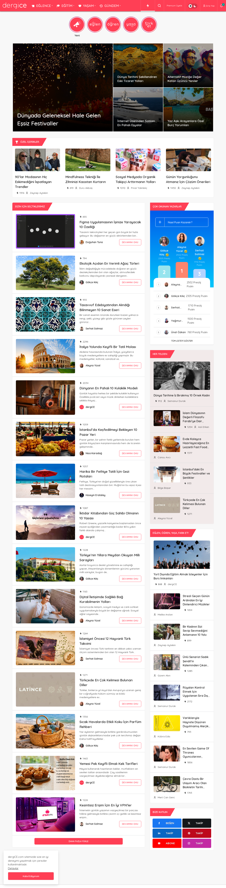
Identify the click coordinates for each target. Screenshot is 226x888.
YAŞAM (88, 6)
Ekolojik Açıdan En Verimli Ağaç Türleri (109, 263)
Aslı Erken (203, 427)
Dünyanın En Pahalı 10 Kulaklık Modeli (108, 388)
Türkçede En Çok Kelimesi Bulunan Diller (194, 504)
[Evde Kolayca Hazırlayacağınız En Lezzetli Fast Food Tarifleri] (167, 444)
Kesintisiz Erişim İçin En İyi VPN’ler (105, 805)
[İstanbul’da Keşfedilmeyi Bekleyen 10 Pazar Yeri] (45, 439)
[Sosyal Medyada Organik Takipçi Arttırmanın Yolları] (138, 160)
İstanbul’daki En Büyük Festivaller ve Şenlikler (196, 473)
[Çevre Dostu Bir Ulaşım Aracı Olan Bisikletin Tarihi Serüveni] (167, 784)
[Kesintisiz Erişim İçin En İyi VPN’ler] (45, 814)
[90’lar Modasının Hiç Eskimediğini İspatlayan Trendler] (37, 160)
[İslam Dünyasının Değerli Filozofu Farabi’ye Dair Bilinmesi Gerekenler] (167, 418)
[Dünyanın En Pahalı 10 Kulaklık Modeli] (45, 397)
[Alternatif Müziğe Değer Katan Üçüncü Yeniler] (188, 65)
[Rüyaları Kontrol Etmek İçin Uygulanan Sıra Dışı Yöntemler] (167, 693)
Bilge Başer (164, 487)
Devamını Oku (130, 242)
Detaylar (13, 868)
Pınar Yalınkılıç (138, 188)
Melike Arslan (165, 614)
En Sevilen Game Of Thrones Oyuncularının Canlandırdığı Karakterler (196, 757)
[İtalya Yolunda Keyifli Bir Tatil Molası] (45, 356)
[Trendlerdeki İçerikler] (147, 5)
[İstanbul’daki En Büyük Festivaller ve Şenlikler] (167, 474)
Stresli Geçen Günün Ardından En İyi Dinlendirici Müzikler (196, 600)
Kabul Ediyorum (31, 876)
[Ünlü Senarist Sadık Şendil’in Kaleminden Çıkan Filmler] (167, 662)
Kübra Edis (163, 736)
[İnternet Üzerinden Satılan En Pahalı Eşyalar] (138, 109)
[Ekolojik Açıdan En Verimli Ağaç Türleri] (45, 273)
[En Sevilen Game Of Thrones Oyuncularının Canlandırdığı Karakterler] (167, 754)
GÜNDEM (111, 6)
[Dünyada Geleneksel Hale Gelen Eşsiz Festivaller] (63, 87)
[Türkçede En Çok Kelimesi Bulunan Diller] (45, 689)
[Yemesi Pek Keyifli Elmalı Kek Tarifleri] (45, 773)
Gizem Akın (163, 675)
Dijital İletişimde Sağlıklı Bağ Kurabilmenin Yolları (101, 599)
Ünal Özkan (178, 332)
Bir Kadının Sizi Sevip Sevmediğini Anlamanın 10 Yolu (195, 631)
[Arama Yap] (159, 5)
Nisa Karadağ (94, 453)
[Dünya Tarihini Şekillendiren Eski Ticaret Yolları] (138, 65)
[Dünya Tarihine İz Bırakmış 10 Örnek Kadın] (182, 376)
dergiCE (90, 407)
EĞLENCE (43, 6)
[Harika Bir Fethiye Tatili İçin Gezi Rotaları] (45, 481)
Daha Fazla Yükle (78, 841)
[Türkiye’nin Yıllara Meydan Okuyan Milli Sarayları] (45, 564)
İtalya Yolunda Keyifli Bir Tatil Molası (107, 346)
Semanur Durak (176, 401)
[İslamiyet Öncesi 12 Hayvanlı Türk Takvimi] (45, 648)
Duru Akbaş (85, 188)
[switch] (192, 6)
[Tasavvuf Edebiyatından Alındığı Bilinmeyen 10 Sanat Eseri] (45, 314)
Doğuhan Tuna (94, 242)
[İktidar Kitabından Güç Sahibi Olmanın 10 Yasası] (45, 522)
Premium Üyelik (174, 5)
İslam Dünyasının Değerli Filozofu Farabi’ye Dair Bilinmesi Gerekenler (194, 421)
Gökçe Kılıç (92, 282)
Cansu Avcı (164, 457)
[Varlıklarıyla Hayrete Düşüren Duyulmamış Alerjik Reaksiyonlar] (167, 723)
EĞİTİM (66, 6)
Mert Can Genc (166, 797)
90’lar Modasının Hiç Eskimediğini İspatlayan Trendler (33, 182)
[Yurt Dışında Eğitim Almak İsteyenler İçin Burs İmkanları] (182, 555)
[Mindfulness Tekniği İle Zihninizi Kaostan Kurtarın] (87, 160)
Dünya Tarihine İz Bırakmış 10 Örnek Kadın (182, 395)
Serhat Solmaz (94, 328)
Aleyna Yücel (93, 365)
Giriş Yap (210, 5)
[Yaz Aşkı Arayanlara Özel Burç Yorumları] (188, 109)
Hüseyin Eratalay (95, 495)
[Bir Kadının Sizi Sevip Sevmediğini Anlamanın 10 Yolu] (167, 632)
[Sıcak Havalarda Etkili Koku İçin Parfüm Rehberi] (45, 731)
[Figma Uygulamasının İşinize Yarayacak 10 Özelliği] (45, 231)
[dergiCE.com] (14, 5)
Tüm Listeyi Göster (182, 341)
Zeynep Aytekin (38, 192)
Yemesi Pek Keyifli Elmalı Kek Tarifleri (108, 764)
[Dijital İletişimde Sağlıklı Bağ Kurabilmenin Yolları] (45, 606)
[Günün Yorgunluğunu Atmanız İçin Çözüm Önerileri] (188, 160)
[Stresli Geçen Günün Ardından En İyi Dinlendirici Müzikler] (167, 601)
